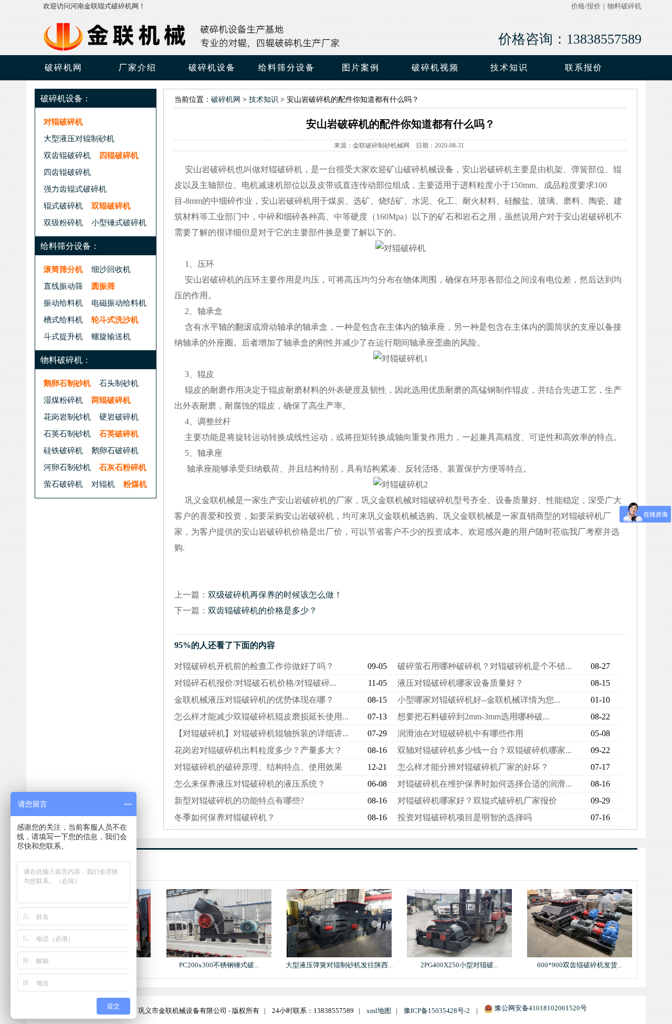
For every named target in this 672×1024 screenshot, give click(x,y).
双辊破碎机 (111, 205)
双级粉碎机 (63, 222)
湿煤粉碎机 (63, 399)
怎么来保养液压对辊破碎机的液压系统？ (250, 783)
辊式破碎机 (63, 205)
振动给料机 (63, 302)
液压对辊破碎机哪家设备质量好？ (460, 682)
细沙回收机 (111, 269)
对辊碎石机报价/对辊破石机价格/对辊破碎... (255, 682)
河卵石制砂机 (67, 467)
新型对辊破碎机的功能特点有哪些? (239, 800)
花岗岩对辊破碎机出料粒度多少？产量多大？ (258, 750)
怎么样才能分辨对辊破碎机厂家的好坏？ (473, 766)
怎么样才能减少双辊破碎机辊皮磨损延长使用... (261, 716)
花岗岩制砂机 (67, 416)
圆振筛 (103, 285)
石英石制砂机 (67, 433)
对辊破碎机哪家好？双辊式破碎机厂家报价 (477, 800)
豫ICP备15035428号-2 (437, 1011)
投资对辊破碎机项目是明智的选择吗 (464, 817)
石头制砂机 (119, 383)
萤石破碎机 (63, 483)
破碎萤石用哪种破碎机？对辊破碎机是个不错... (484, 666)
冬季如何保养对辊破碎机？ (224, 817)
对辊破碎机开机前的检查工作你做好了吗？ (254, 666)
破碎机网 (63, 67)
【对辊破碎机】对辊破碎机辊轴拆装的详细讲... (261, 733)
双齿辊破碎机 (67, 155)
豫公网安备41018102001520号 (541, 1008)
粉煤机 (135, 483)
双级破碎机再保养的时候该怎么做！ (275, 594)
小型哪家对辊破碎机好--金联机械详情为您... (478, 699)
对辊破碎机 (63, 121)
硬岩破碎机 (119, 416)
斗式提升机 (63, 336)
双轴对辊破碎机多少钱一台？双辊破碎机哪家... (484, 750)
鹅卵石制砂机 (67, 383)
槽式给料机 (63, 319)
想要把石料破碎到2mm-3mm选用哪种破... (473, 716)
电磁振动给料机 (118, 302)
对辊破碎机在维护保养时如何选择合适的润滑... (484, 783)
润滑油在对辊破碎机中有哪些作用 (460, 733)
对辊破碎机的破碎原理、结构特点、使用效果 (258, 766)
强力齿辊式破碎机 (75, 188)
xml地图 (378, 1011)
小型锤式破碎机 (118, 222)
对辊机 (103, 483)
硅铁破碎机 (63, 450)
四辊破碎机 (119, 155)
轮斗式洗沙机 (115, 319)
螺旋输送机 (111, 336)
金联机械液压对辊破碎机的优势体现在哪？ (254, 699)
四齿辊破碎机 (67, 172)
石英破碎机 (119, 433)
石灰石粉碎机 (122, 467)
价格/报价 (586, 6)
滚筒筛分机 (63, 269)
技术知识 (263, 99)
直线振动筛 (63, 285)
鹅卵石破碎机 (115, 450)
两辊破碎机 (111, 399)
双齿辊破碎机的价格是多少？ (262, 610)
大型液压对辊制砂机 (79, 138)
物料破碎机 (624, 6)
